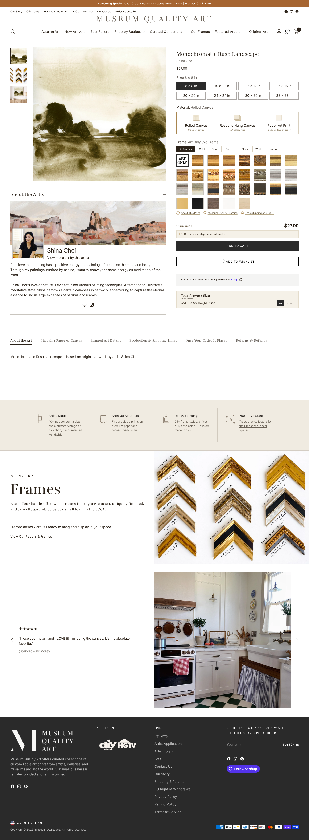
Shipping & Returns (169, 781)
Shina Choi (184, 61)
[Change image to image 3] (18, 94)
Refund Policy (165, 804)
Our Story (162, 774)
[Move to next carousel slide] (295, 385)
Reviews (161, 736)
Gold (202, 148)
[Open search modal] (12, 31)
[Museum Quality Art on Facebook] (286, 12)
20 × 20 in (191, 95)
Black (245, 148)
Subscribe (291, 744)
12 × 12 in (253, 86)
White (258, 148)
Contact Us (163, 766)
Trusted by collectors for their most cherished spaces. (255, 426)
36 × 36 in (284, 95)
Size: (186, 78)
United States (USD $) (29, 823)
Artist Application (168, 744)
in (280, 303)
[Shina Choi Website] (84, 305)
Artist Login (163, 751)
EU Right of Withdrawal (172, 789)
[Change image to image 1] (18, 56)
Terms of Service (167, 812)
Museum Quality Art (47, 829)
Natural (273, 148)
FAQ (157, 759)
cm (289, 303)
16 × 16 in (284, 86)
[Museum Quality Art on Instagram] (291, 12)
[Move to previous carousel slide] (285, 385)
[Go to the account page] (279, 31)
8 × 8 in (191, 86)
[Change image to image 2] (18, 75)
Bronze (230, 148)
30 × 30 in (253, 95)
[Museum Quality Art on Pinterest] (297, 12)
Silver (215, 148)
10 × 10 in (222, 86)
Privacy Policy (165, 797)
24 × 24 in (222, 95)
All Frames (185, 148)
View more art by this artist (68, 257)
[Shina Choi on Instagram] (91, 305)
